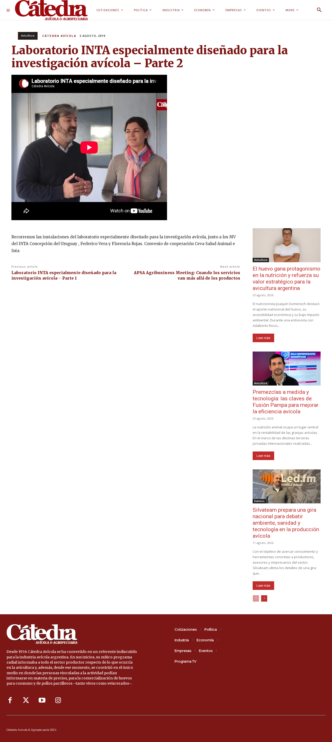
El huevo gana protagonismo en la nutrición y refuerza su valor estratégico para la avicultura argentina (286, 278)
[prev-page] (256, 598)
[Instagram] (58, 700)
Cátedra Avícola (59, 35)
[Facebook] (9, 700)
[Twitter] (26, 700)
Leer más (263, 338)
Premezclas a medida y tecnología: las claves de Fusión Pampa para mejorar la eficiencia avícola (286, 402)
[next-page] (264, 598)
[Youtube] (42, 700)
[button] (319, 10)
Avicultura (27, 35)
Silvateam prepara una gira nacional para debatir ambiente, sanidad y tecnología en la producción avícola (286, 523)
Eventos (259, 501)
